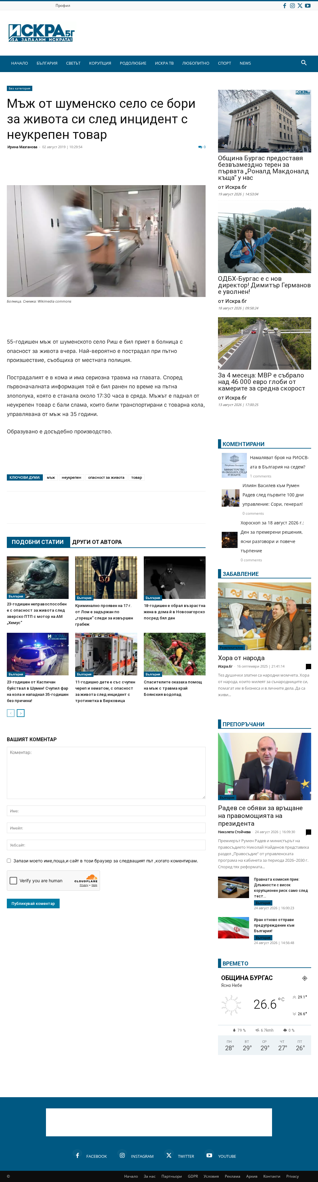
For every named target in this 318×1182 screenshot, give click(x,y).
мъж (51, 477)
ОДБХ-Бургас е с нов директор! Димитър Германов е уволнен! (264, 285)
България (16, 596)
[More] (198, 170)
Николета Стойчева (234, 831)
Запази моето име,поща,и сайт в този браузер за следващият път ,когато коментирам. (105, 860)
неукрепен (71, 477)
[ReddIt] (89, 170)
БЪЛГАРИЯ (47, 63)
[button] (303, 63)
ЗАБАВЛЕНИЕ (241, 574)
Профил (63, 5)
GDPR (193, 1176)
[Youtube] (307, 5)
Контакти (271, 1176)
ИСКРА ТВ (164, 63)
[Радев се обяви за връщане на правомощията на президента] (264, 767)
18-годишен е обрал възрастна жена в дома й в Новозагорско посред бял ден (174, 611)
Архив (251, 1176)
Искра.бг (225, 666)
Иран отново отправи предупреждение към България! (274, 925)
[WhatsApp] (120, 170)
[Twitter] (300, 5)
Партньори (171, 1176)
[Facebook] (284, 5)
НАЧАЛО (19, 63)
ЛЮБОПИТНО (195, 63)
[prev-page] (11, 713)
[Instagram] (292, 5)
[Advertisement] (106, 321)
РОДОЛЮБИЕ (133, 63)
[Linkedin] (73, 170)
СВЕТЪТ (73, 63)
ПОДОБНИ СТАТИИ (38, 542)
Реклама (232, 1176)
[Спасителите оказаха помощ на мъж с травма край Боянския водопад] (175, 655)
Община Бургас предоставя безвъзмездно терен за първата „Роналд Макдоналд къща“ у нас (263, 168)
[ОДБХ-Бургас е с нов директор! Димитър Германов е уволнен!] (264, 238)
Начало (131, 1176)
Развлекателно (231, 647)
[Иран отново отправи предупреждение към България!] (233, 928)
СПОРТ (224, 63)
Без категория (19, 88)
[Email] (105, 170)
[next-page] (21, 713)
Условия (211, 1176)
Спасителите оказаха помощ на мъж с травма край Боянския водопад (173, 688)
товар (136, 477)
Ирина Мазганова (22, 146)
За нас (150, 1176)
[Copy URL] (182, 170)
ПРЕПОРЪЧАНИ (244, 724)
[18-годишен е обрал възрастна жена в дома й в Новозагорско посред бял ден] (175, 578)
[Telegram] (151, 170)
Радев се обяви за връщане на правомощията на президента (260, 815)
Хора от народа (241, 658)
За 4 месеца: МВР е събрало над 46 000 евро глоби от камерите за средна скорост (261, 382)
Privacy (292, 1176)
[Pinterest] (167, 170)
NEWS (245, 63)
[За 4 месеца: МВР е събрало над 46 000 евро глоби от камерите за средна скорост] (264, 344)
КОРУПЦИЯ (100, 63)
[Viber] (136, 170)
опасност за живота (106, 477)
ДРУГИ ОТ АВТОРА (97, 542)
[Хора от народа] (264, 616)
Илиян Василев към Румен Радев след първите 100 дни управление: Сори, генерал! (273, 494)
